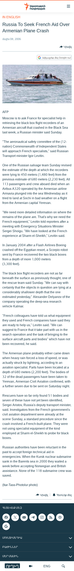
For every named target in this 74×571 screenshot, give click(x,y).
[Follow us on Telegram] (33, 517)
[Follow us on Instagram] (42, 517)
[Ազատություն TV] (31, 566)
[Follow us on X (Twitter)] (15, 517)
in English (11, 17)
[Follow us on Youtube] (24, 517)
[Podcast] (60, 517)
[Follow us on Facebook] (6, 517)
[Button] (66, 46)
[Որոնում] (63, 566)
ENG (46, 566)
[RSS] (51, 517)
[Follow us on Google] (6, 526)
